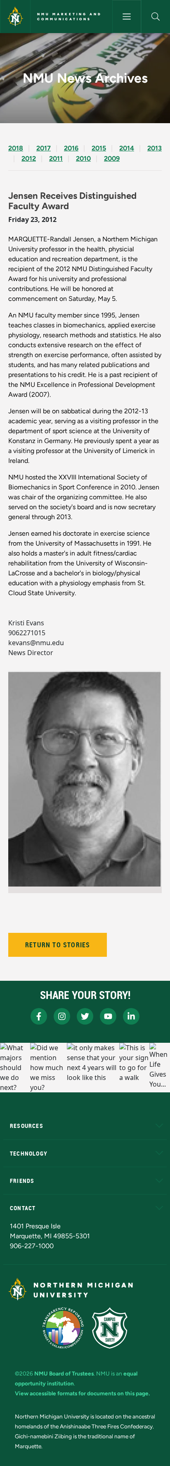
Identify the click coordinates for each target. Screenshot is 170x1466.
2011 (56, 158)
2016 (71, 148)
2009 (112, 158)
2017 (43, 148)
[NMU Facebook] (39, 1016)
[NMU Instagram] (62, 1016)
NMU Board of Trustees (64, 1373)
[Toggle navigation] (126, 16)
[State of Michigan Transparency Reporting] (63, 1328)
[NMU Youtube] (108, 1016)
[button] (156, 16)
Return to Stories (57, 944)
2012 (28, 158)
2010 (83, 158)
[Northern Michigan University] (15, 16)
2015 (99, 148)
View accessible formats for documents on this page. (82, 1393)
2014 (126, 148)
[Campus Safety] (110, 1328)
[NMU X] (85, 1016)
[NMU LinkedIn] (131, 1016)
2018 (15, 148)
